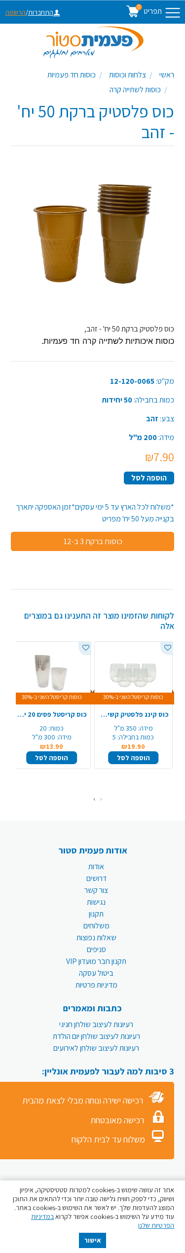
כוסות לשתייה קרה (135, 89)
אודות (96, 866)
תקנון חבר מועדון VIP (96, 961)
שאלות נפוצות (96, 937)
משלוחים (96, 926)
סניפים (96, 949)
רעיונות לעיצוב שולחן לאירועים (96, 1048)
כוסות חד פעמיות (71, 75)
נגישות (96, 902)
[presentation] (101, 799)
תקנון (96, 914)
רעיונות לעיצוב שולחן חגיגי (96, 1024)
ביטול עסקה (96, 973)
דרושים (96, 878)
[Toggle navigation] (172, 12)
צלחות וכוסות (127, 75)
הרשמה (15, 12)
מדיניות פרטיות (96, 985)
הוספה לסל (149, 478)
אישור (92, 1240)
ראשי (166, 75)
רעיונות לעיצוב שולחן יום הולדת (96, 1036)
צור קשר (96, 890)
